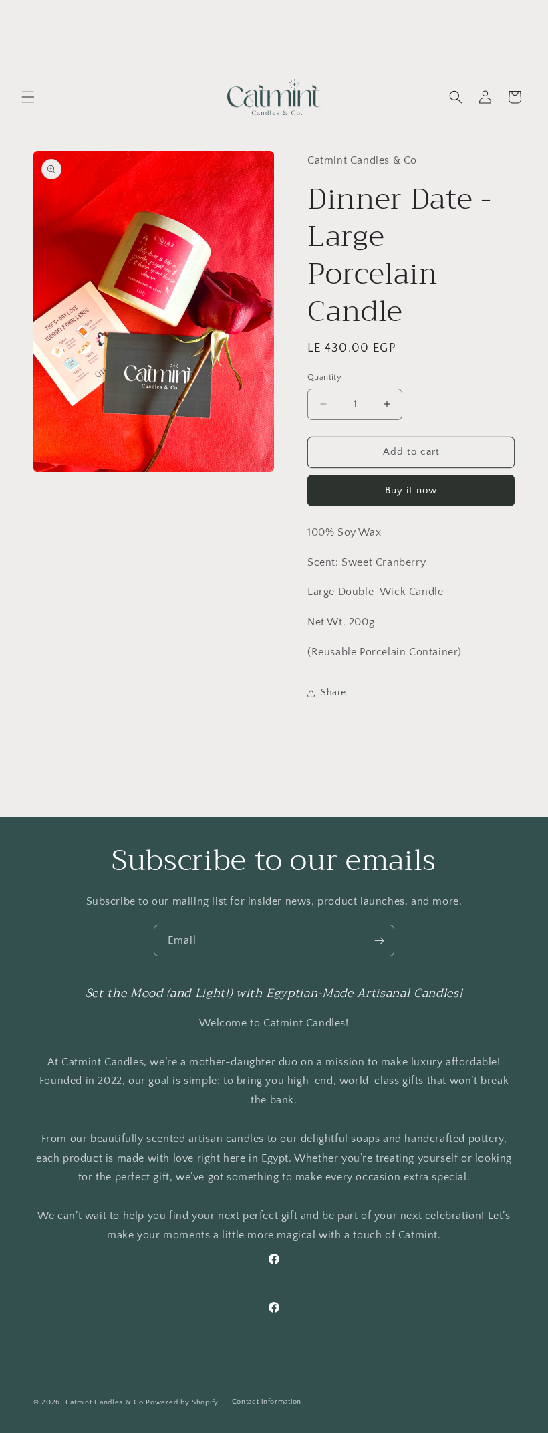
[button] (28, 97)
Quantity (324, 377)
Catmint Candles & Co (104, 1402)
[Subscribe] (379, 940)
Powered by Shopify (182, 1402)
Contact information (266, 1402)
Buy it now (411, 490)
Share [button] (333, 692)
